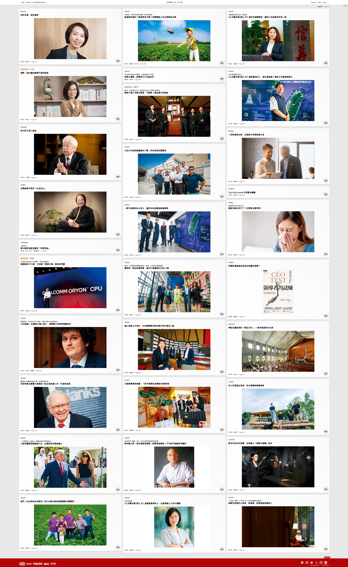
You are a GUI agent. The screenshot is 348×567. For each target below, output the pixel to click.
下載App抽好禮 (314, 565)
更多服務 (327, 557)
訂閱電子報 (325, 565)
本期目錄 (319, 6)
